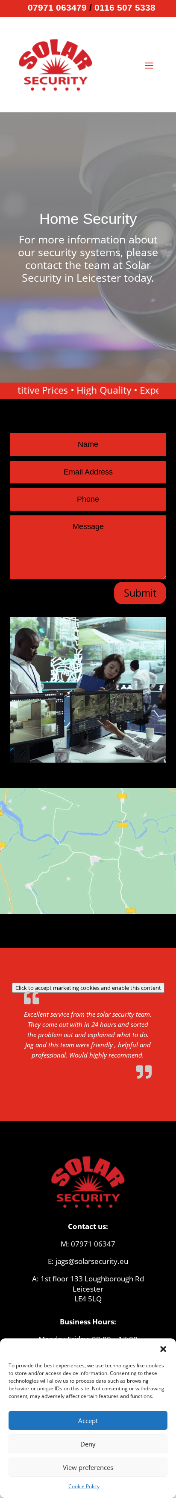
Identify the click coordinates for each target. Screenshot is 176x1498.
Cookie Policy (84, 1486)
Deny (88, 1444)
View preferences (88, 1467)
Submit (140, 593)
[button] (163, 1349)
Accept (88, 1420)
